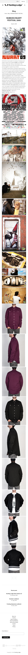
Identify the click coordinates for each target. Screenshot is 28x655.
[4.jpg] (14, 214)
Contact (14, 623)
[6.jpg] (14, 267)
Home (6, 13)
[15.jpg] (14, 489)
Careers (14, 617)
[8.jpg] (14, 286)
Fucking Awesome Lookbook (14, 604)
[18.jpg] (14, 572)
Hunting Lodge (17, 652)
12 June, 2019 (14, 605)
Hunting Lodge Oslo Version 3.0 (14, 593)
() (23, 1)
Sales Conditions (14, 619)
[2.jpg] (14, 161)
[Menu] (3, 5)
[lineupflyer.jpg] (14, 128)
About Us (14, 616)
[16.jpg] (14, 515)
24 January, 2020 (14, 595)
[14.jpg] (14, 457)
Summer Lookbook (14, 599)
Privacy (14, 626)
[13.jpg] (14, 424)
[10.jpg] (14, 333)
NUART (16, 62)
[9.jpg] (14, 303)
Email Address (5, 631)
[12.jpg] (14, 396)
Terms (14, 625)
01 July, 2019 (14, 600)
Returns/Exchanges (14, 622)
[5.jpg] (14, 251)
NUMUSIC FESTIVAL (6, 90)
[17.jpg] (14, 544)
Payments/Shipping (14, 620)
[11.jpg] (13, 366)
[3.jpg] (14, 198)
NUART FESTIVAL (5, 92)
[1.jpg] (14, 144)
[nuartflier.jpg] (14, 59)
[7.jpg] (14, 275)
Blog (9, 13)
